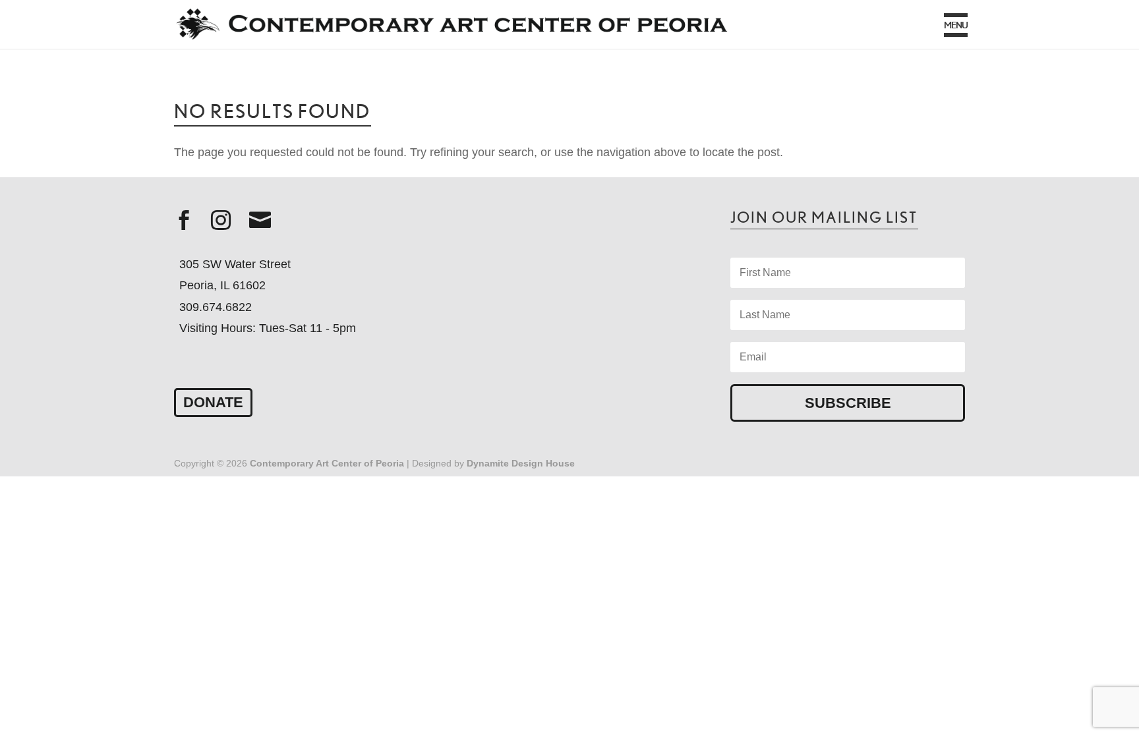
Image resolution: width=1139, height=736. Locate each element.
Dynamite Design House (521, 463)
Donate (213, 402)
